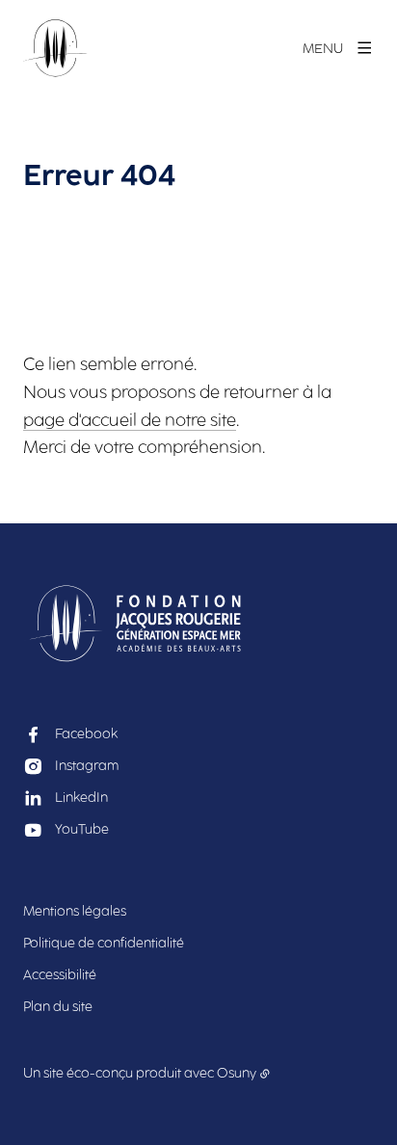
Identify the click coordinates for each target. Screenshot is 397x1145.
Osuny (236, 1073)
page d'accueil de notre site (129, 420)
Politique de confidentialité (103, 943)
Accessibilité (59, 975)
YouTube (82, 829)
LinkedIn (81, 797)
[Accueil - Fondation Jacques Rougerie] (55, 48)
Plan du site (58, 1007)
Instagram (87, 766)
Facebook (86, 734)
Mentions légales (74, 911)
